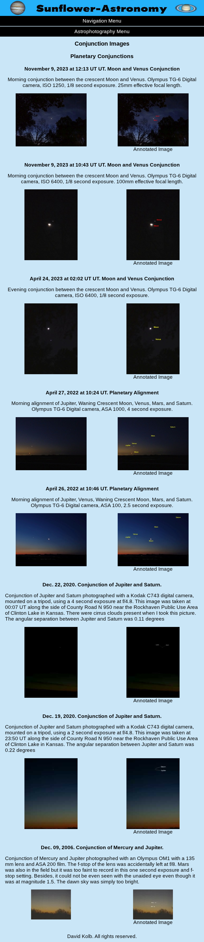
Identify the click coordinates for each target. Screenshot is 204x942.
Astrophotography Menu (102, 31)
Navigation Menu (102, 21)
